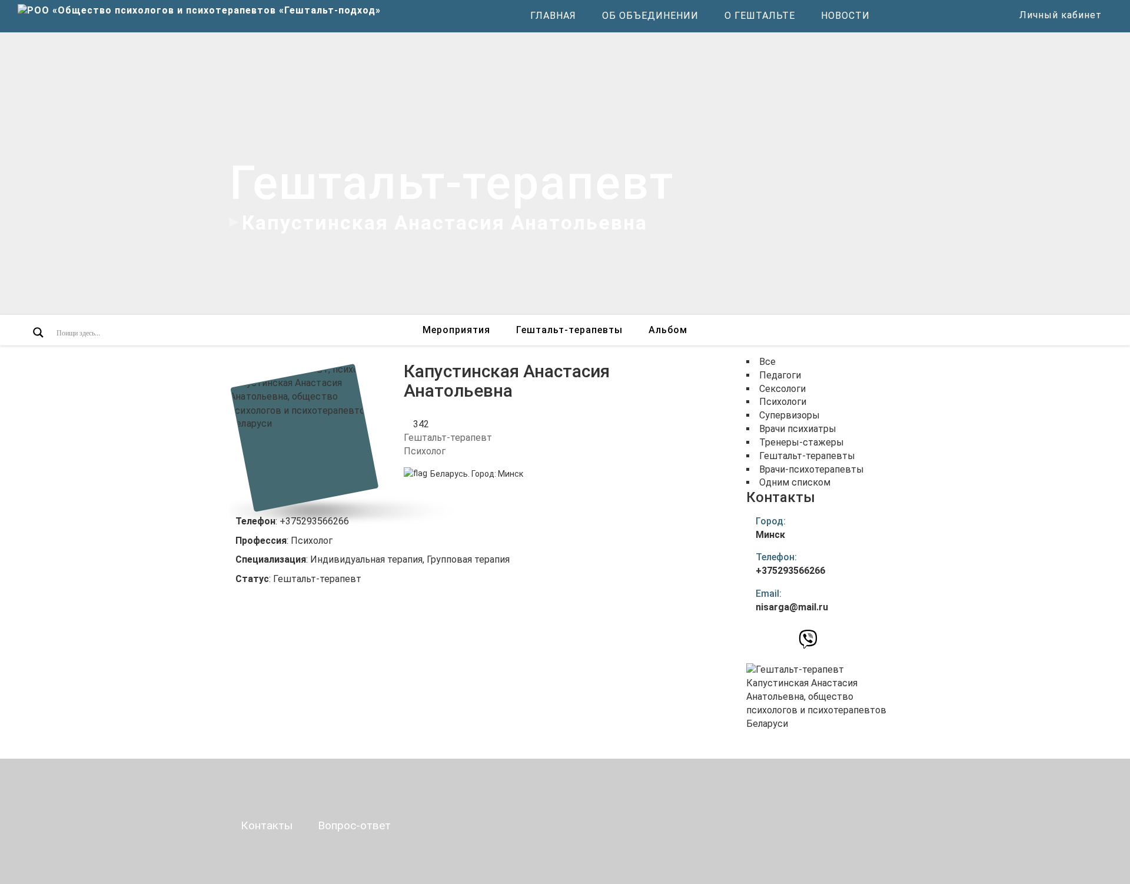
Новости (845, 15)
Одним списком (794, 482)
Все (767, 361)
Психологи (782, 401)
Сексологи (782, 388)
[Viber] (808, 642)
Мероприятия (456, 329)
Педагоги (780, 375)
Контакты (267, 825)
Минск (510, 473)
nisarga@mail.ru (792, 607)
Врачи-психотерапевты (811, 469)
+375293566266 (790, 570)
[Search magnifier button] (38, 332)
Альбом (668, 329)
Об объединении (650, 15)
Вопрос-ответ (354, 825)
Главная (553, 15)
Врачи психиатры (797, 428)
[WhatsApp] (787, 638)
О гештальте (759, 15)
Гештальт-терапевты (569, 329)
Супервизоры (789, 415)
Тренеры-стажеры (801, 442)
